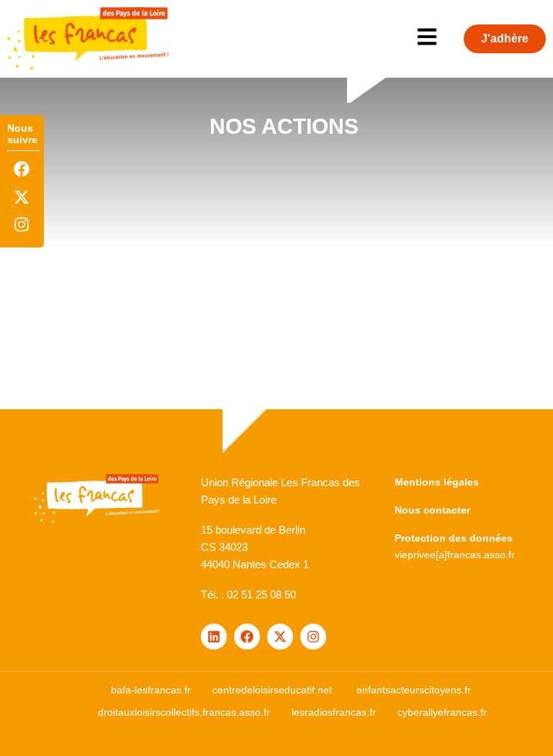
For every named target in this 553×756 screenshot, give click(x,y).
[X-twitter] (22, 197)
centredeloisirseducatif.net (272, 690)
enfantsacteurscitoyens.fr (413, 690)
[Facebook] (22, 169)
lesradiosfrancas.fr (334, 712)
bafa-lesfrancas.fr (151, 690)
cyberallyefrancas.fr (442, 712)
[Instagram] (22, 224)
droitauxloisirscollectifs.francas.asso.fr (184, 712)
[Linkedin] (214, 637)
